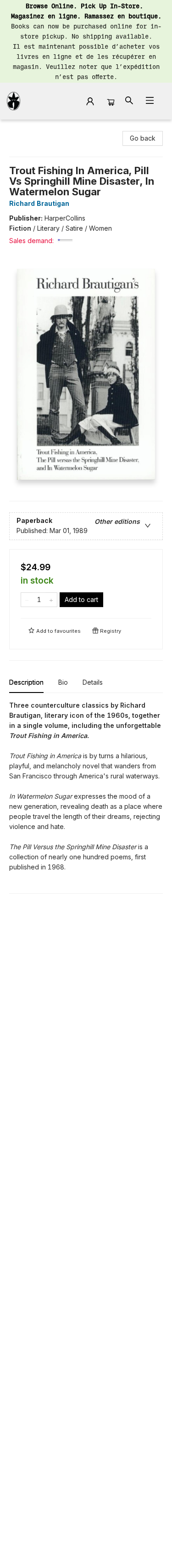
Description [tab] (26, 682)
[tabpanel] (86, 797)
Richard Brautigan (39, 203)
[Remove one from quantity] (27, 600)
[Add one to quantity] (51, 600)
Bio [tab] (63, 682)
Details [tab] (93, 682)
